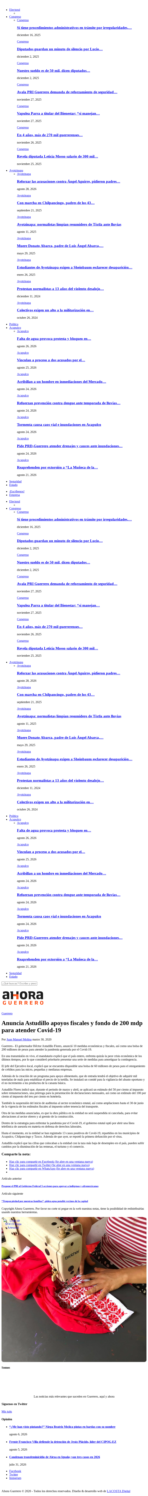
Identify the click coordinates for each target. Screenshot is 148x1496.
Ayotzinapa (16, 170)
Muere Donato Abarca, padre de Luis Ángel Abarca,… (60, 246)
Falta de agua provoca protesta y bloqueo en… (54, 339)
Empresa (14, 495)
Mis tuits (7, 1411)
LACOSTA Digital (118, 1491)
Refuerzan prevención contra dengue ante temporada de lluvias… (68, 403)
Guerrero (7, 1013)
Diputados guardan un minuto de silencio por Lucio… (60, 49)
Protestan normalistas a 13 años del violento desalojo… (60, 289)
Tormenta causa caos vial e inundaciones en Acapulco (59, 425)
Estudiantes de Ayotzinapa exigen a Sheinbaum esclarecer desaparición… (74, 267)
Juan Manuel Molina (19, 1039)
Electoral (14, 9)
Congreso (15, 16)
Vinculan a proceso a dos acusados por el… (51, 360)
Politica (13, 324)
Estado (13, 485)
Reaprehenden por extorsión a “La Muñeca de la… (57, 467)
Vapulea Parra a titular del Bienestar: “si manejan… (58, 113)
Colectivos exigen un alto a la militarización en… (55, 310)
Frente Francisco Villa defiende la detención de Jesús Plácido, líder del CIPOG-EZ (62, 1441)
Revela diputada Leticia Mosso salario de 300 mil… (57, 156)
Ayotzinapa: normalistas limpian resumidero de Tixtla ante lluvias (69, 224)
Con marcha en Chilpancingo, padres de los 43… (56, 203)
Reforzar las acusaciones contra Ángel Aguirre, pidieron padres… (68, 181)
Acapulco (15, 327)
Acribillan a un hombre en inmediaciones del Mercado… (61, 382)
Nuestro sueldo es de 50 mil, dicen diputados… (53, 71)
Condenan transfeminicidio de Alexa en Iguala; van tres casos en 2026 (54, 1457)
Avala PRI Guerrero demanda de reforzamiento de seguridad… (67, 92)
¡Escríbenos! (16, 491)
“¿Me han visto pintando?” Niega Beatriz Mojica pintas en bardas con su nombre (62, 1426)
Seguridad (15, 481)
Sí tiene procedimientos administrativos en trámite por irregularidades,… (74, 28)
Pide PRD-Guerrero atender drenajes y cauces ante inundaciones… (70, 446)
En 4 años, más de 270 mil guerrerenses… (50, 135)
